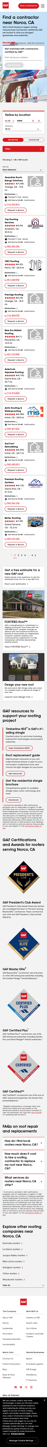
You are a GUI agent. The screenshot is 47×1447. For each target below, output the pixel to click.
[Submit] (39, 119)
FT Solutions (31, 1380)
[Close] (44, 1400)
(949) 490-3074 (12, 465)
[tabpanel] (23, 57)
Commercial (34, 140)
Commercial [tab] (21, 43)
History (6, 1323)
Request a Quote (16, 210)
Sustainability (9, 1345)
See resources (15, 774)
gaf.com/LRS (36, 1113)
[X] (21, 1387)
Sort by (5, 167)
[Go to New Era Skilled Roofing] (35, 334)
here (25, 1113)
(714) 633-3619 (12, 205)
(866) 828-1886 (12, 247)
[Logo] (6, 8)
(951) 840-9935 (12, 280)
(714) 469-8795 (12, 316)
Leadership (8, 1329)
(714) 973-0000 (12, 393)
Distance (9, 126)
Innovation (8, 1334)
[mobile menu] (42, 5)
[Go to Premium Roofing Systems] (35, 483)
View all (6, 1285)
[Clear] (33, 119)
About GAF (8, 1318)
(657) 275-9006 (12, 355)
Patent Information (11, 1364)
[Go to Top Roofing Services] (35, 223)
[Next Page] (35, 556)
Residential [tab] (9, 43)
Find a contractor (28, 6)
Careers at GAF (33, 1318)
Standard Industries (12, 1339)
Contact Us (8, 1359)
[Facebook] (16, 1387)
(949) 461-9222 (12, 429)
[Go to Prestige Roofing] (35, 299)
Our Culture (31, 1329)
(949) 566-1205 (12, 504)
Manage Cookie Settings (21, 1441)
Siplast (29, 1359)
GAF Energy (31, 1370)
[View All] (17, 194)
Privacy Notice (18, 1434)
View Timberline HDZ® (19, 748)
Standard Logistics (34, 1364)
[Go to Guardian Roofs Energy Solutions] (35, 181)
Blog (5, 1370)
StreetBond (31, 1375)
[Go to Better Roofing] (35, 522)
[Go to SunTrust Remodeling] (35, 447)
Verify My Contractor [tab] (35, 43)
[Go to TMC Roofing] (35, 265)
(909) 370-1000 (12, 539)
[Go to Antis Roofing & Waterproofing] (35, 412)
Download (13, 800)
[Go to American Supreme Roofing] (35, 373)
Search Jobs (31, 1323)
